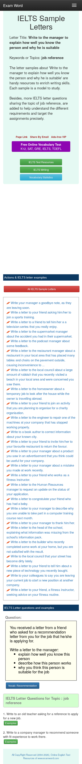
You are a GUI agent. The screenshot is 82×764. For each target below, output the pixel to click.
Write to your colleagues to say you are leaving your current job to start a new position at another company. (41, 580)
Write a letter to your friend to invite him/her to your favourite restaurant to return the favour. (40, 443)
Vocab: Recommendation (22, 685)
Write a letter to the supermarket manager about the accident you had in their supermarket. (39, 333)
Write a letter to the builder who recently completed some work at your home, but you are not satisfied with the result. (40, 546)
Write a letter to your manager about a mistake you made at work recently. (40, 467)
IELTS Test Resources (41, 162)
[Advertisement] (41, 227)
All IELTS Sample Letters (42, 289)
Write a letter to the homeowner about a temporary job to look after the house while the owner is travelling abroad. (38, 393)
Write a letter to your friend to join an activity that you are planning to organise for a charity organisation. (38, 408)
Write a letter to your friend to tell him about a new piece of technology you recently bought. (39, 568)
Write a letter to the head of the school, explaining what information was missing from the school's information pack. (40, 532)
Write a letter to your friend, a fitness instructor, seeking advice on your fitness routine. (40, 592)
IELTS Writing (41, 169)
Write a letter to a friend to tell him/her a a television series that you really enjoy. (36, 324)
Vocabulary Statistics (41, 177)
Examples (10, 723)
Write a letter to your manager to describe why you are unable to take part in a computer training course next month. (40, 513)
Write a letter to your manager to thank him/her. (43, 523)
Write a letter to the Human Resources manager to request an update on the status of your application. (38, 489)
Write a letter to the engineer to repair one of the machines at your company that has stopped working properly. (41, 422)
